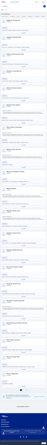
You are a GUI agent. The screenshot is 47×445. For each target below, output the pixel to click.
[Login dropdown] (43, 2)
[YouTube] (26, 437)
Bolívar (18, 16)
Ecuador (39, 430)
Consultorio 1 (4, 27)
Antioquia (37, 16)
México (32, 430)
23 (26, 390)
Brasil (35, 432)
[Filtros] (2, 10)
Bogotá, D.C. (30, 16)
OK (43, 443)
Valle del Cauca (5, 16)
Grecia (26, 430)
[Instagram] (23, 437)
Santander (12, 16)
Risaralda (24, 16)
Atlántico (43, 16)
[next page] (28, 390)
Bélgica (29, 430)
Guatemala (32, 432)
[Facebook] (21, 437)
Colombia (35, 430)
